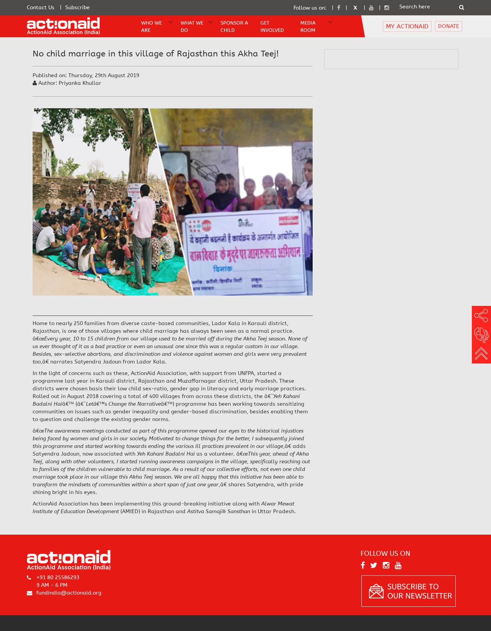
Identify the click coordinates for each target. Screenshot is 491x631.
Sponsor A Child (234, 26)
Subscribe (77, 7)
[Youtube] (371, 8)
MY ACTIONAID (407, 26)
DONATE (448, 26)
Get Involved (272, 26)
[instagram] (386, 8)
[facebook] (338, 8)
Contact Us (40, 7)
